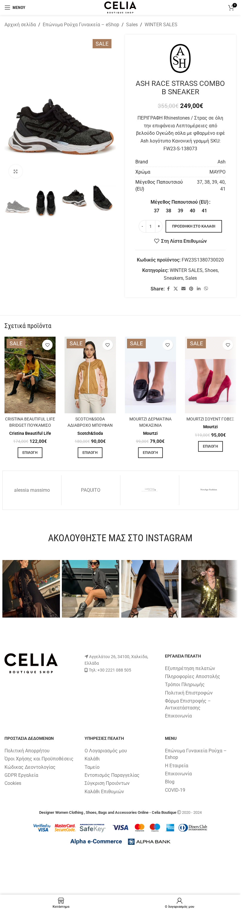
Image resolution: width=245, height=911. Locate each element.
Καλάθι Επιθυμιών (104, 791)
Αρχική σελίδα (20, 24)
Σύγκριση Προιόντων (107, 783)
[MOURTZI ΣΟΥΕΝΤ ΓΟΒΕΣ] (210, 375)
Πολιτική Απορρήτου (27, 751)
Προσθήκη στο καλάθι (193, 226)
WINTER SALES (161, 24)
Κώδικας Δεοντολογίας (30, 767)
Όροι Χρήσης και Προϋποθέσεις (39, 759)
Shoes (211, 270)
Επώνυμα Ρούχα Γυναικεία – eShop (81, 24)
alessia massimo (32, 490)
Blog (169, 782)
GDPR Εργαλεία (21, 775)
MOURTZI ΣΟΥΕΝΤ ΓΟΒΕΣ (210, 419)
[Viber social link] (206, 289)
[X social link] (176, 289)
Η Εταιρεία (176, 765)
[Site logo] (120, 7)
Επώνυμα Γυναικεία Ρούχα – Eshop (196, 754)
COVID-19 (175, 790)
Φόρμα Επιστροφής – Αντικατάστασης (188, 704)
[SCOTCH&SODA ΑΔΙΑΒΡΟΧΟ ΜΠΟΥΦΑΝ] (90, 375)
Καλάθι (92, 759)
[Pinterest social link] (191, 289)
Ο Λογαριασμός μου (106, 751)
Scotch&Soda (90, 433)
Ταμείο (92, 767)
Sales (132, 24)
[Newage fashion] (208, 490)
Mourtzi (150, 433)
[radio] (156, 211)
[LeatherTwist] (149, 490)
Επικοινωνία (178, 716)
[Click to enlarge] (15, 171)
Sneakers (173, 278)
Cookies (12, 783)
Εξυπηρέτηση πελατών (190, 668)
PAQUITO (90, 490)
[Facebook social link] (168, 289)
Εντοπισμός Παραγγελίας (112, 775)
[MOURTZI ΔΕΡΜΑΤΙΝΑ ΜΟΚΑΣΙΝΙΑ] (150, 375)
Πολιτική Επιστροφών (189, 693)
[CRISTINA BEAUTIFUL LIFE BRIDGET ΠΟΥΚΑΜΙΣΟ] (30, 375)
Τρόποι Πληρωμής (185, 685)
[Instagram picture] (31, 589)
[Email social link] (183, 289)
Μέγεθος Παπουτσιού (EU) (180, 202)
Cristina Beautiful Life (30, 433)
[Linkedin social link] (198, 289)
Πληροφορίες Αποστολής (192, 676)
